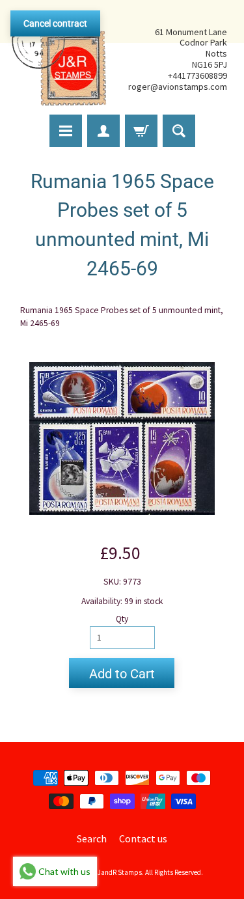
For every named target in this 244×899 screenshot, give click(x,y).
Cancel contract (55, 23)
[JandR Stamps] (59, 59)
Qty (122, 618)
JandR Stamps (120, 872)
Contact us (143, 838)
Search (92, 838)
